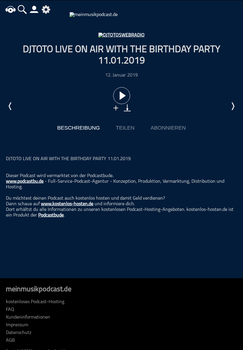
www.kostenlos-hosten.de (67, 204)
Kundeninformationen (28, 317)
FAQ (10, 309)
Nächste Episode (232, 106)
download (127, 108)
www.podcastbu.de (25, 181)
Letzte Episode (10, 106)
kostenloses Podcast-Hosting (35, 302)
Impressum (17, 325)
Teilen (125, 128)
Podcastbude (51, 215)
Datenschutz (18, 332)
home (10, 9)
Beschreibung (78, 128)
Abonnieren (168, 128)
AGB (10, 340)
